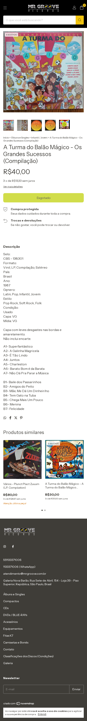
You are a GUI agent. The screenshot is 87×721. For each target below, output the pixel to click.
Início (6, 137)
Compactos (11, 601)
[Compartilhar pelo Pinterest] (21, 418)
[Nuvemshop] (19, 704)
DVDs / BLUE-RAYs (15, 615)
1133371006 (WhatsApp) (19, 567)
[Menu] (5, 8)
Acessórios (10, 622)
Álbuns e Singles (20, 137)
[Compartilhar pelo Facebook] (11, 418)
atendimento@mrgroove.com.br (24, 573)
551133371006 (12, 560)
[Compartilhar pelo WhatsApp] (5, 418)
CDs (5, 608)
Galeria (8, 663)
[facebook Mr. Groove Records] (13, 546)
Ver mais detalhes (13, 186)
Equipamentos (12, 629)
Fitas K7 (8, 635)
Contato (8, 649)
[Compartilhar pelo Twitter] (16, 418)
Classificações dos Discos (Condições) (28, 656)
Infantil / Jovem (39, 137)
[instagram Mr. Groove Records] (4, 546)
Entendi (42, 714)
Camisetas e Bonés (15, 642)
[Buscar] (80, 20)
